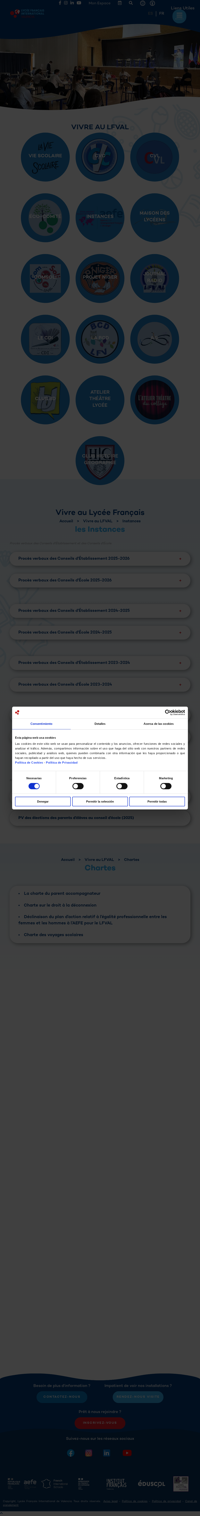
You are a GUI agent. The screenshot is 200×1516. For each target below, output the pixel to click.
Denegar (43, 801)
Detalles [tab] (100, 723)
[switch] (78, 786)
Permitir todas (157, 801)
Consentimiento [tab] (41, 723)
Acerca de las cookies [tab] (159, 723)
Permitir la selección (100, 801)
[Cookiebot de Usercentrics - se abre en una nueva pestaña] (168, 712)
